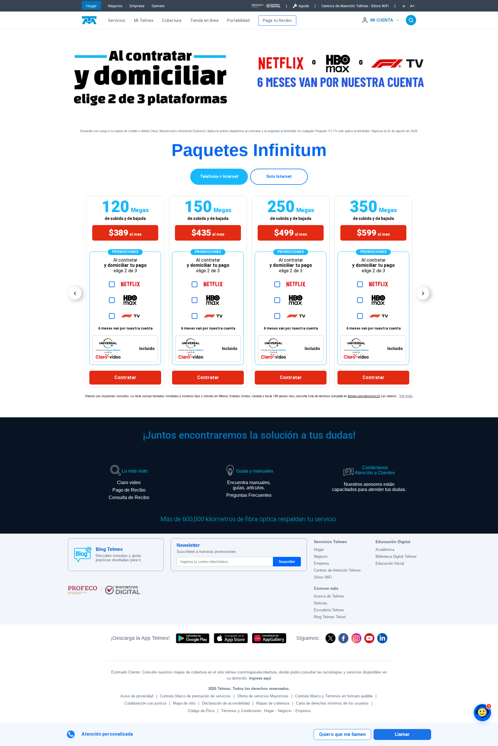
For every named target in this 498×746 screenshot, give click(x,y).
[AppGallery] (269, 638)
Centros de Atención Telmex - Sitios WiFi (355, 6)
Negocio (115, 6)
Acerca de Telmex (329, 596)
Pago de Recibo (129, 490)
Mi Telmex (143, 20)
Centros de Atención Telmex (337, 570)
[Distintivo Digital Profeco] (187, 590)
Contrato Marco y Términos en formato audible (334, 696)
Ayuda (304, 6)
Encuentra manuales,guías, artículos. (249, 485)
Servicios (116, 20)
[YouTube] (369, 638)
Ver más (406, 396)
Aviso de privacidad (136, 696)
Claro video (129, 482)
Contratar (125, 377)
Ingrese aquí (260, 678)
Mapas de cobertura (272, 703)
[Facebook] (343, 638)
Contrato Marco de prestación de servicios (195, 696)
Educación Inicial (390, 563)
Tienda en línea (204, 20)
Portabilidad (238, 20)
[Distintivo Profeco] (266, 5)
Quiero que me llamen (342, 734)
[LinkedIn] (382, 638)
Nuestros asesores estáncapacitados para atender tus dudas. (369, 487)
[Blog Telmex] (82, 554)
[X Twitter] (330, 638)
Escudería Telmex (329, 610)
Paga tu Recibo (277, 20)
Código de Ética (201, 711)
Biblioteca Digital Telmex (396, 556)
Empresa (137, 6)
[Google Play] (193, 638)
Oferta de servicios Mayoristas (262, 696)
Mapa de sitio (184, 703)
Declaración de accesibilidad (226, 703)
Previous (75, 293)
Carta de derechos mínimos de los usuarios (332, 703)
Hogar (91, 6)
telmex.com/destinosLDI (364, 396)
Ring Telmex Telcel (330, 617)
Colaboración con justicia (145, 703)
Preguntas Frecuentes (248, 495)
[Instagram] (356, 638)
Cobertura (171, 20)
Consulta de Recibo (129, 497)
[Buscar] (411, 20)
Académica (385, 549)
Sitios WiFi (323, 577)
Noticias (320, 603)
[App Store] (231, 638)
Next (422, 293)
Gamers (158, 6)
